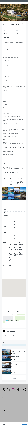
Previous (1, 12)
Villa (2, 402)
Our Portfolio (3, 409)
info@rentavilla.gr (5, 417)
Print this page (14, 378)
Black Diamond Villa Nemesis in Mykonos (16, 356)
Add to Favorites (14, 376)
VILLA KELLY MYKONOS (14, 362)
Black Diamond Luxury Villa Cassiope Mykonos (17, 369)
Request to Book (25, 424)
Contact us (3, 410)
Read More (3, 395)
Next (26, 12)
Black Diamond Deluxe (4, 398)
